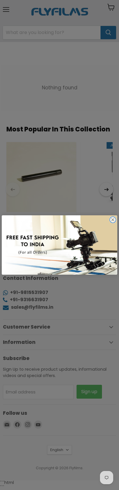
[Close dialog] (113, 220)
